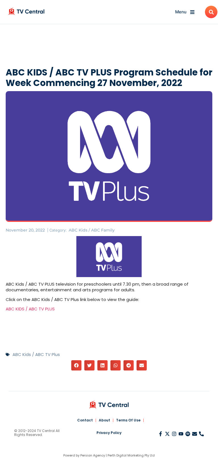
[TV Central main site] (109, 404)
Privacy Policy (109, 432)
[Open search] (211, 12)
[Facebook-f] (160, 433)
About (104, 420)
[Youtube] (181, 433)
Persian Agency (92, 455)
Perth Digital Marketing (126, 455)
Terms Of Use (128, 420)
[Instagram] (174, 433)
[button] (76, 365)
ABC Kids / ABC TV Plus (36, 354)
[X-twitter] (167, 433)
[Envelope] (194, 433)
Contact (85, 420)
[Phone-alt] (201, 433)
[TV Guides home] (26, 11)
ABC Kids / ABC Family (92, 230)
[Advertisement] (109, 47)
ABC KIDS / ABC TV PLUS (30, 309)
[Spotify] (187, 433)
